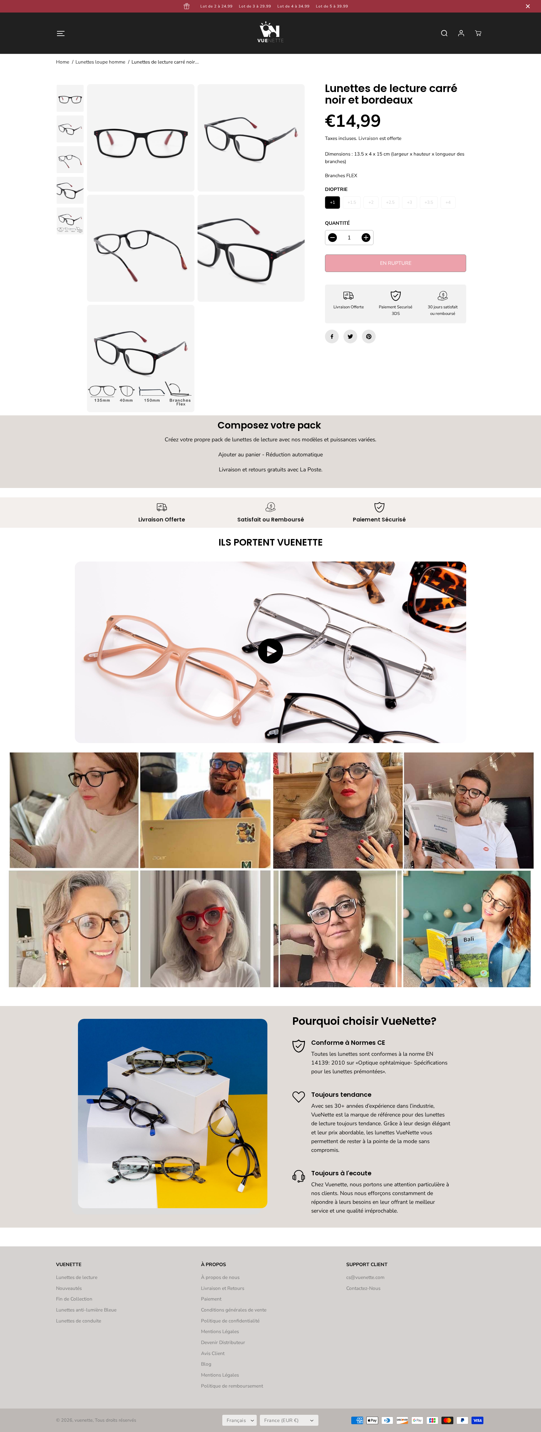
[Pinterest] (369, 336)
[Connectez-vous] (461, 33)
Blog (206, 1364)
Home (62, 62)
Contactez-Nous (363, 1288)
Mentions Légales (220, 1331)
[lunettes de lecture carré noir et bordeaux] (140, 138)
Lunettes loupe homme (100, 62)
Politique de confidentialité (230, 1320)
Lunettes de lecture (76, 1277)
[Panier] (478, 33)
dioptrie (336, 189)
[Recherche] (444, 33)
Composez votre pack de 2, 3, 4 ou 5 (494, 6)
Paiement (211, 1299)
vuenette (84, 1420)
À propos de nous (220, 1277)
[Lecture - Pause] (270, 651)
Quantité (337, 223)
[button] (61, 33)
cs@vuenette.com (365, 1277)
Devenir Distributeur (223, 1342)
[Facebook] (332, 336)
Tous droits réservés (115, 1420)
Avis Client (212, 1353)
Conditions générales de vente (233, 1309)
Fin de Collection (74, 1299)
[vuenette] (270, 33)
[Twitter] (350, 336)
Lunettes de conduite (78, 1320)
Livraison (368, 138)
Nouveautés (69, 1288)
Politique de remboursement (232, 1386)
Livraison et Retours (222, 1288)
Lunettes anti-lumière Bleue (86, 1309)
